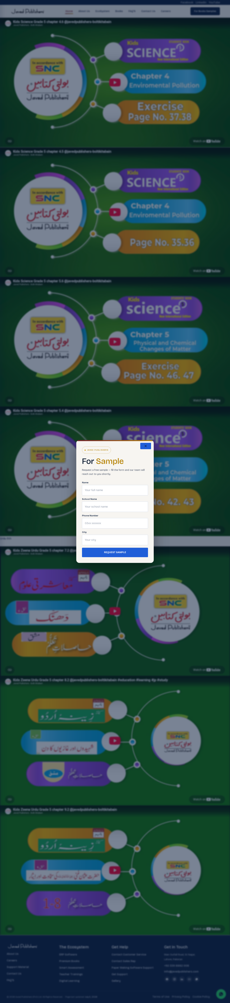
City (84, 532)
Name (85, 482)
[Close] (145, 446)
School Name (89, 499)
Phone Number (90, 515)
